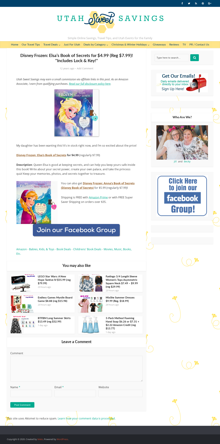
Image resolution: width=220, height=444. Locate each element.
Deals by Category (95, 44)
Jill (175, 161)
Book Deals (64, 249)
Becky (187, 161)
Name (15, 387)
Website (103, 387)
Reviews (174, 44)
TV (184, 44)
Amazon (21, 249)
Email (59, 387)
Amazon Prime (98, 197)
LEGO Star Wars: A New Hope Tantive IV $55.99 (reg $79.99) (54, 280)
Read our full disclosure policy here (90, 84)
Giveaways (159, 44)
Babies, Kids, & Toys (41, 249)
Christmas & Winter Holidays (129, 44)
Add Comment (85, 68)
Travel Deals (50, 44)
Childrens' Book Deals (87, 249)
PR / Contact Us (199, 44)
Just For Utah (72, 44)
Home (14, 44)
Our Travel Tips (31, 44)
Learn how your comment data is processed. (87, 418)
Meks (40, 439)
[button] (131, 92)
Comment (16, 353)
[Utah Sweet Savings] (110, 22)
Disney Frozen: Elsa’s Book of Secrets (41, 155)
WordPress (62, 439)
